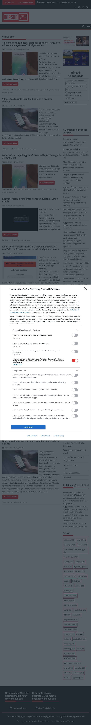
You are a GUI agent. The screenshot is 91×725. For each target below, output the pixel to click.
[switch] (75, 335)
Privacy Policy (59, 436)
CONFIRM (28, 427)
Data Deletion (32, 436)
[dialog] (45, 362)
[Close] (86, 289)
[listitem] (45, 330)
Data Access (45, 436)
